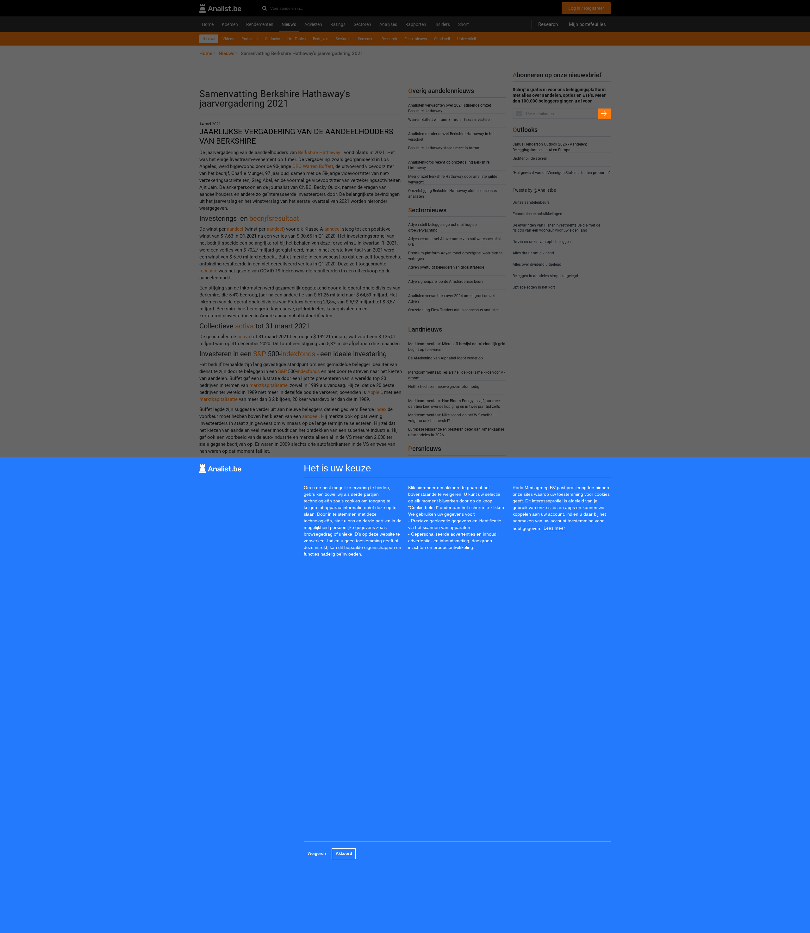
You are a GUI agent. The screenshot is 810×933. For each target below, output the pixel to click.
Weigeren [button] (317, 853)
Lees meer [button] (554, 528)
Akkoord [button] (344, 853)
